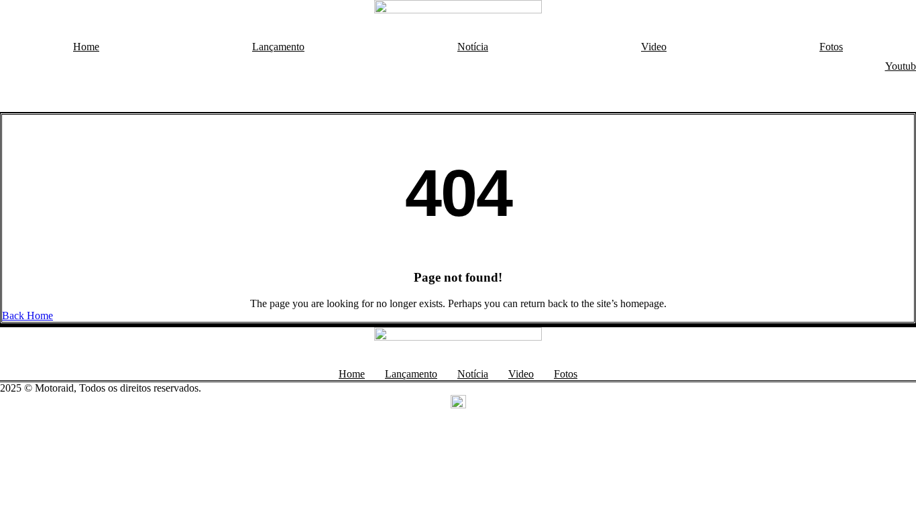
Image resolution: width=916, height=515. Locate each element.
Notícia (472, 46)
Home (86, 46)
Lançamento (278, 46)
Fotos (831, 46)
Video (654, 46)
